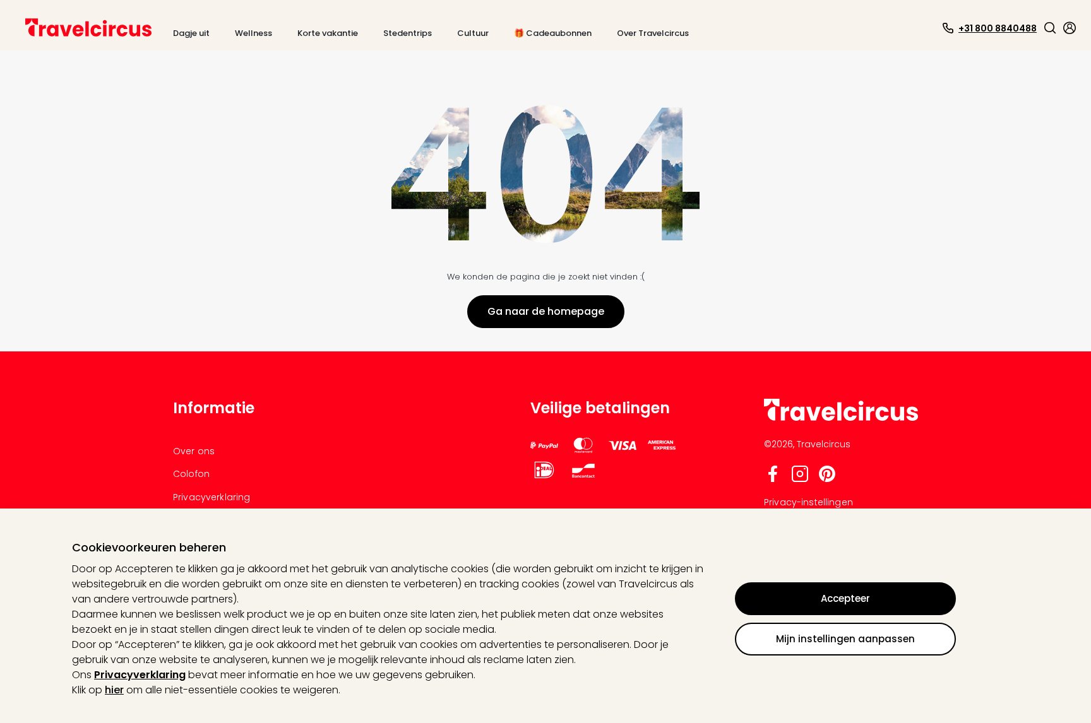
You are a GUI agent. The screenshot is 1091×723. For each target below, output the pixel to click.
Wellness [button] (253, 33)
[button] (1050, 27)
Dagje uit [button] (191, 33)
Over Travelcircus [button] (653, 33)
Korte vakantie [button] (327, 33)
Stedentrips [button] (407, 33)
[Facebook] (773, 479)
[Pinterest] (827, 479)
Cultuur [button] (473, 33)
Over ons (194, 451)
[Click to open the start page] (841, 418)
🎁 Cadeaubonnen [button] (553, 33)
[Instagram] (800, 479)
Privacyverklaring (140, 674)
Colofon (191, 473)
